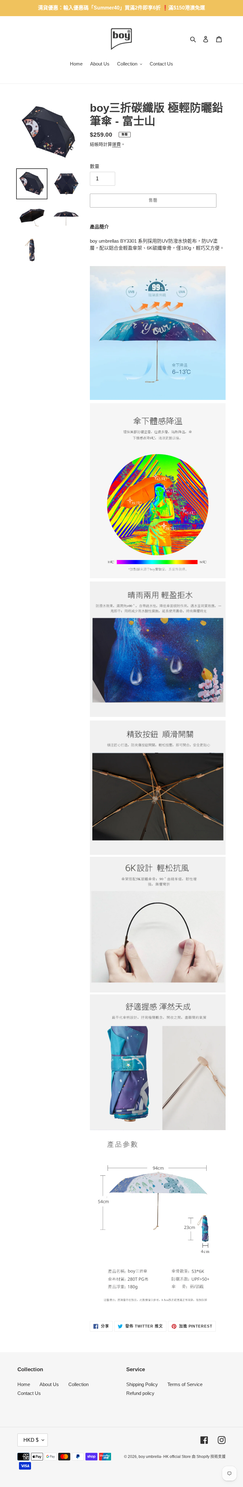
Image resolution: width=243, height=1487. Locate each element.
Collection (78, 1384)
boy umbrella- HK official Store (165, 1456)
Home (23, 1384)
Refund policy (140, 1393)
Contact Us (29, 1393)
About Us (49, 1384)
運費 (116, 144)
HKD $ (31, 1440)
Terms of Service (184, 1384)
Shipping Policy (142, 1384)
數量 (94, 166)
